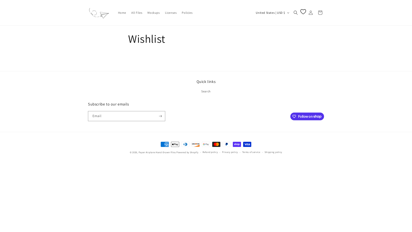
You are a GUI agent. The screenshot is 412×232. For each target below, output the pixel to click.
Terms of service (251, 152)
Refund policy (210, 152)
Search (206, 91)
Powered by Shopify (187, 152)
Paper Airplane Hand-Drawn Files (157, 152)
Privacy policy (230, 152)
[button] (295, 12)
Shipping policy (273, 152)
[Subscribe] (160, 116)
